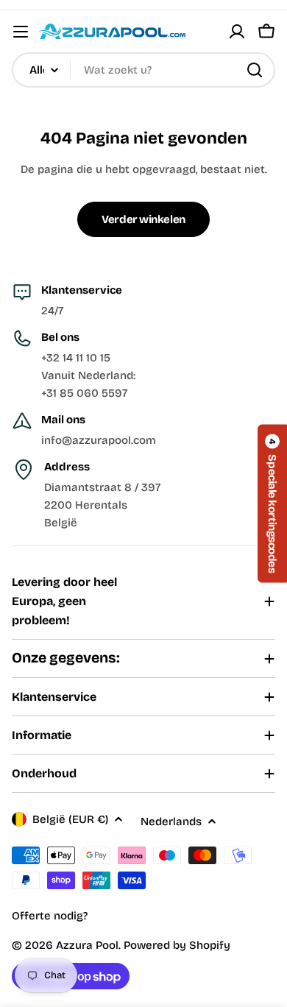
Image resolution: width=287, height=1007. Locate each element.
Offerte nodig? (50, 915)
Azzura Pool (87, 945)
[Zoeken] (254, 70)
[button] (272, 503)
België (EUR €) (70, 819)
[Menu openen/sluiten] (20, 31)
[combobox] (143, 70)
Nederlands (171, 821)
